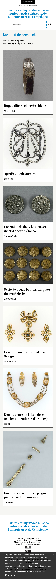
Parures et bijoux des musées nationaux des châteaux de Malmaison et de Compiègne (28, 14)
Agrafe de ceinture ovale (21, 174)
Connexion (33, 6)
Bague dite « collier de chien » (25, 106)
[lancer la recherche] (49, 24)
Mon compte (23, 6)
